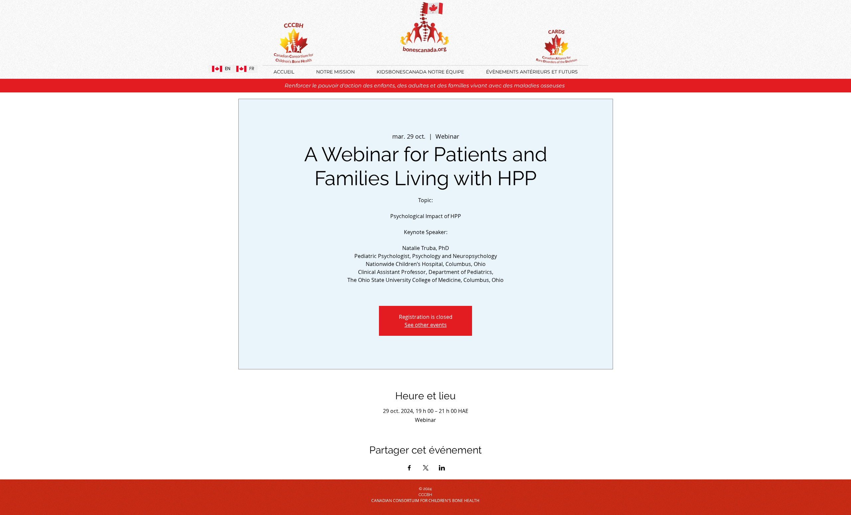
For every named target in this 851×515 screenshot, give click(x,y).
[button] (531, 71)
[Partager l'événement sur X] (426, 467)
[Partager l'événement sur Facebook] (409, 467)
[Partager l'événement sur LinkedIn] (442, 467)
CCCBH (425, 494)
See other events (426, 324)
